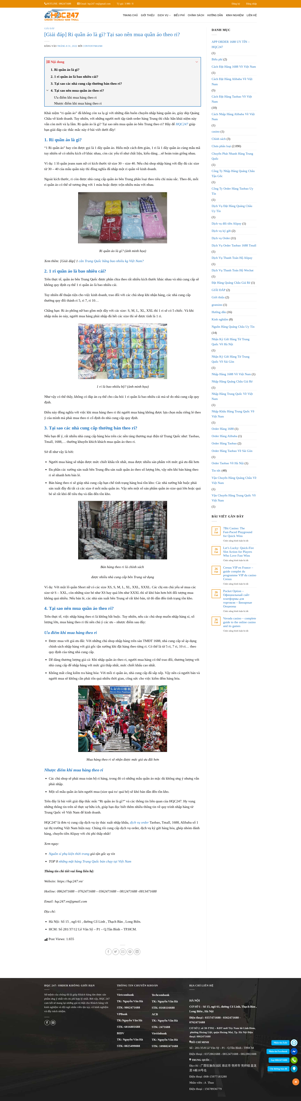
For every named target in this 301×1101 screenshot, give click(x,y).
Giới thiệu (148, 15)
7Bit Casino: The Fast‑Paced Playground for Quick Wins (237, 532)
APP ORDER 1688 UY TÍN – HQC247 (231, 44)
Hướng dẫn (215, 15)
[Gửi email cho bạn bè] (122, 951)
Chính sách (196, 15)
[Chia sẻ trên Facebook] (108, 951)
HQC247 (182, 124)
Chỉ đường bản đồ (278, 1068)
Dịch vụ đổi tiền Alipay (226, 223)
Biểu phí (179, 15)
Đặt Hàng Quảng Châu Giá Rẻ (231, 282)
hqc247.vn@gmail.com (99, 3)
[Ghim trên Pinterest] (130, 951)
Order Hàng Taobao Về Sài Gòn (232, 451)
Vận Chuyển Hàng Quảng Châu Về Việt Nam (234, 480)
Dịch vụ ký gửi (221, 231)
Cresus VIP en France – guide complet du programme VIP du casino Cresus (239, 573)
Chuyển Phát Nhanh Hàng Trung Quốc (232, 156)
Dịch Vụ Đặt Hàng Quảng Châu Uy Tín (232, 208)
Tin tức (216, 470)
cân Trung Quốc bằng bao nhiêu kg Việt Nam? (111, 261)
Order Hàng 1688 (223, 428)
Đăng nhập (251, 3)
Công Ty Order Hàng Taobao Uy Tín (232, 191)
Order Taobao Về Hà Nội (228, 463)
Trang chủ (130, 15)
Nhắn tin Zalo (280, 1042)
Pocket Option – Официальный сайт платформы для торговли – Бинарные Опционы (237, 598)
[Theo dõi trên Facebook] (47, 1022)
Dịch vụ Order (221, 238)
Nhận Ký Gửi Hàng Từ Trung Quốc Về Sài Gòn (230, 359)
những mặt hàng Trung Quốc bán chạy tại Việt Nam (95, 861)
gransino (217, 304)
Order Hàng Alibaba (224, 436)
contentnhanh (92, 46)
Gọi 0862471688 (279, 1060)
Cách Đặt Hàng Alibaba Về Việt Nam (232, 81)
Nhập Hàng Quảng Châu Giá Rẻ (232, 381)
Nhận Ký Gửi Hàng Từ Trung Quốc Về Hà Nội (230, 341)
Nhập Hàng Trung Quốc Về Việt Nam (232, 396)
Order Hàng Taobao (224, 443)
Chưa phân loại (221, 146)
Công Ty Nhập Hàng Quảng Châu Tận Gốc (233, 173)
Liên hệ (252, 15)
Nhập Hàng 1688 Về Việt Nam (231, 374)
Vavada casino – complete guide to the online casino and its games (239, 622)
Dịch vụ (163, 15)
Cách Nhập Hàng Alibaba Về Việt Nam (233, 116)
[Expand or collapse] (197, 62)
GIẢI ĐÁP (49, 28)
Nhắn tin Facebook (278, 1051)
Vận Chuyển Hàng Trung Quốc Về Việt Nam (234, 498)
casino (216, 131)
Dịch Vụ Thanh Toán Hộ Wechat (232, 270)
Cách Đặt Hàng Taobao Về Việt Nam (232, 99)
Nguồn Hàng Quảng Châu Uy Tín (233, 326)
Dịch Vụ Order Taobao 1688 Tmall (234, 245)
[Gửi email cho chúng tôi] (53, 1022)
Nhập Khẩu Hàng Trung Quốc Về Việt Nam (233, 414)
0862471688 (65, 3)
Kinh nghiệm (235, 15)
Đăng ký (236, 3)
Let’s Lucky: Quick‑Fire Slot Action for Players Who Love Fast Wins (238, 551)
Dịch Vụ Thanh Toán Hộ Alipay (232, 258)
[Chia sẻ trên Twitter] (115, 951)
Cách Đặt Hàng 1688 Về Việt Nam (234, 66)
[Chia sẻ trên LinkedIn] (137, 951)
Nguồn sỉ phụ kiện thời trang (69, 854)
